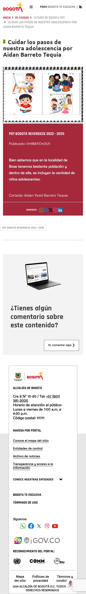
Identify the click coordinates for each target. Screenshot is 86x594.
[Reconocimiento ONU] (17, 560)
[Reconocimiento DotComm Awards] (37, 560)
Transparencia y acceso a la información (33, 466)
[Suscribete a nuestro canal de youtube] (55, 526)
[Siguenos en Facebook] (23, 526)
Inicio (7, 18)
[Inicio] (13, 7)
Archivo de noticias (26, 456)
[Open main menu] (31, 7)
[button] (41, 211)
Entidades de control (28, 448)
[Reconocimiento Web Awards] (59, 560)
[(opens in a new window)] (55, 211)
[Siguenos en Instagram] (47, 526)
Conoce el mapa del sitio (31, 441)
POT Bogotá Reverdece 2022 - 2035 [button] (36, 133)
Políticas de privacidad (40, 578)
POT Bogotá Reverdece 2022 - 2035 (23, 228)
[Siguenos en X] (39, 526)
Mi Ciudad (22, 18)
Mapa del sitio (20, 578)
